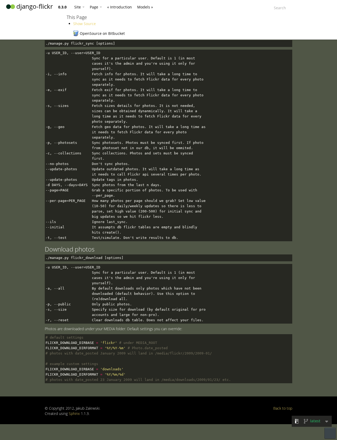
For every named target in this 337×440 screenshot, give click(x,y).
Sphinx (74, 413)
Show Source (84, 23)
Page (94, 7)
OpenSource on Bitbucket (102, 33)
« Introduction (119, 7)
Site (78, 7)
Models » (145, 7)
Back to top (282, 408)
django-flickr (34, 6)
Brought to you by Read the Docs (330, 433)
